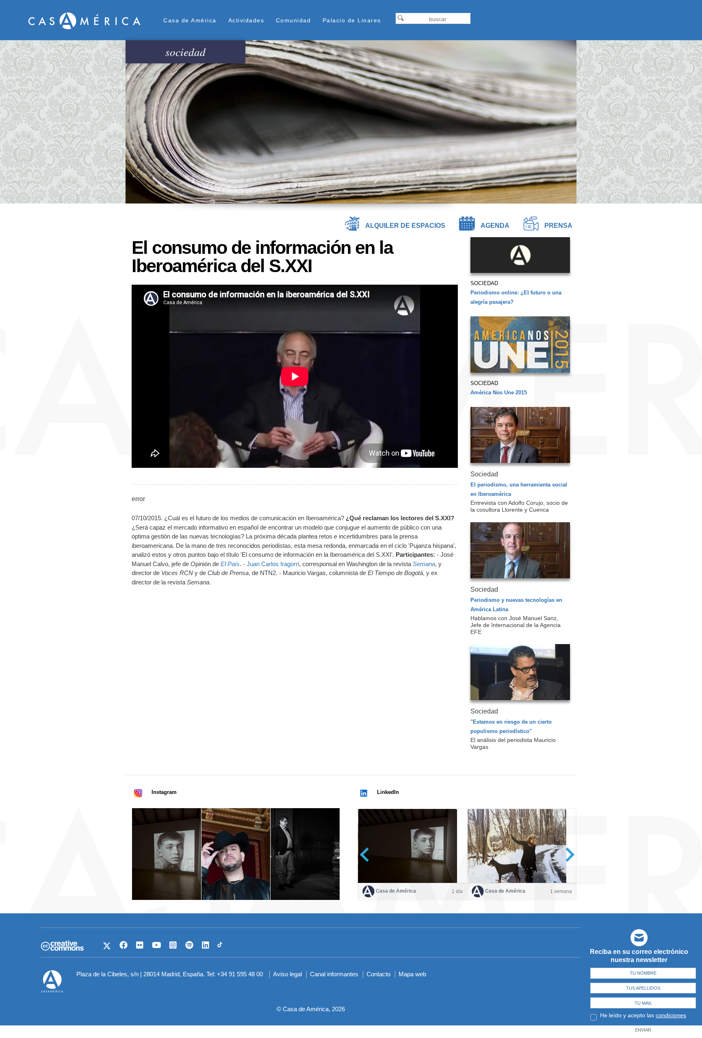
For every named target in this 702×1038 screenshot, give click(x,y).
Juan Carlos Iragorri (273, 563)
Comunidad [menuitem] (293, 20)
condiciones (671, 1015)
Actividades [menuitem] (246, 20)
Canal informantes (334, 974)
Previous (367, 855)
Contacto (378, 974)
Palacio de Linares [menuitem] (352, 20)
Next (567, 855)
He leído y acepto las (643, 1015)
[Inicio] (84, 20)
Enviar (643, 1029)
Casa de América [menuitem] (190, 20)
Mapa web (412, 974)
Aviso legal (287, 974)
